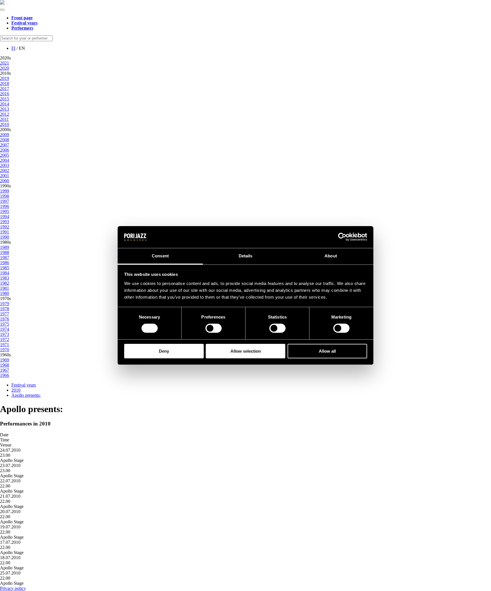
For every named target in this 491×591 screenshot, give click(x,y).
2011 (4, 119)
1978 (4, 308)
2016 (4, 93)
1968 (4, 365)
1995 (4, 211)
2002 (4, 170)
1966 (4, 375)
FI (13, 48)
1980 (4, 293)
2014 (4, 104)
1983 (4, 278)
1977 (4, 313)
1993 (4, 221)
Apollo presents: (26, 395)
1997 (4, 201)
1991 (4, 232)
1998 (4, 196)
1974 (4, 329)
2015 (4, 98)
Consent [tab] (160, 255)
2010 (4, 124)
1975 (4, 324)
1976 (4, 319)
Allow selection (245, 351)
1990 (4, 237)
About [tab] (330, 255)
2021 (4, 63)
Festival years (23, 385)
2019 (4, 78)
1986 (4, 262)
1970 (4, 349)
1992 (4, 226)
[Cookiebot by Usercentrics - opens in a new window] (342, 237)
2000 (4, 180)
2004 (4, 160)
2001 (4, 175)
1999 (4, 191)
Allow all (327, 351)
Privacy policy (13, 588)
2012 (4, 114)
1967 (4, 370)
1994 (4, 216)
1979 (4, 303)
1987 (4, 257)
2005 (4, 155)
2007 (4, 144)
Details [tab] (246, 255)
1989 (4, 247)
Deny (164, 351)
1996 (4, 206)
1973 (4, 334)
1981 (4, 288)
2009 (4, 134)
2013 (4, 109)
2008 (4, 139)
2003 (4, 165)
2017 (4, 88)
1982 (4, 283)
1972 (4, 339)
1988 (4, 252)
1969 (4, 360)
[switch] (213, 328)
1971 (4, 344)
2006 (4, 150)
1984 (4, 272)
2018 (4, 83)
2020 (4, 68)
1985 (4, 267)
